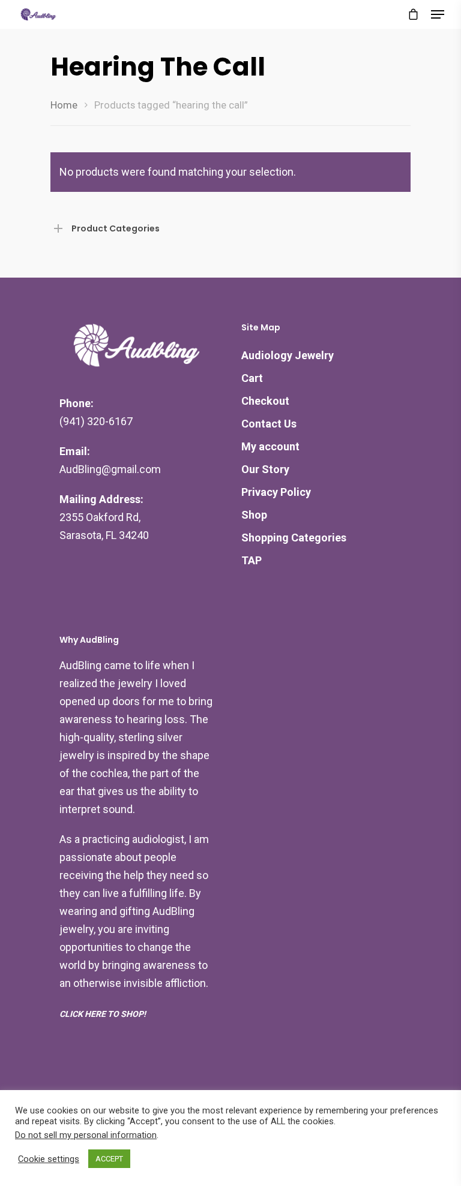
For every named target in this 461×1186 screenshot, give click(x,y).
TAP (251, 560)
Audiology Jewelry (287, 355)
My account (270, 446)
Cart (252, 378)
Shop (254, 514)
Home (63, 105)
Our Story (265, 469)
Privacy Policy (276, 492)
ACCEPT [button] (109, 1158)
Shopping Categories (293, 537)
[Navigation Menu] (437, 14)
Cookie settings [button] (48, 1159)
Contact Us (269, 423)
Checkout (265, 401)
